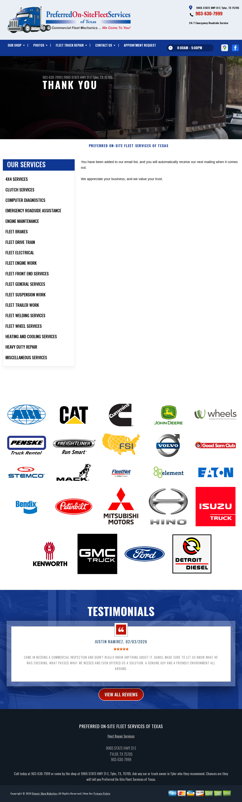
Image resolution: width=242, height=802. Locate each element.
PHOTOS (38, 45)
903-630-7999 (209, 13)
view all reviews (121, 694)
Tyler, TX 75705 (102, 77)
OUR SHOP (15, 45)
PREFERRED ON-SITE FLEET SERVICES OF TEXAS (128, 146)
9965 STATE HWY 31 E (78, 77)
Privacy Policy (102, 793)
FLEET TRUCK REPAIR (70, 45)
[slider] (121, 649)
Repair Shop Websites (44, 793)
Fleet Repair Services (121, 736)
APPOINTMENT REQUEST (140, 45)
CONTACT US (103, 45)
